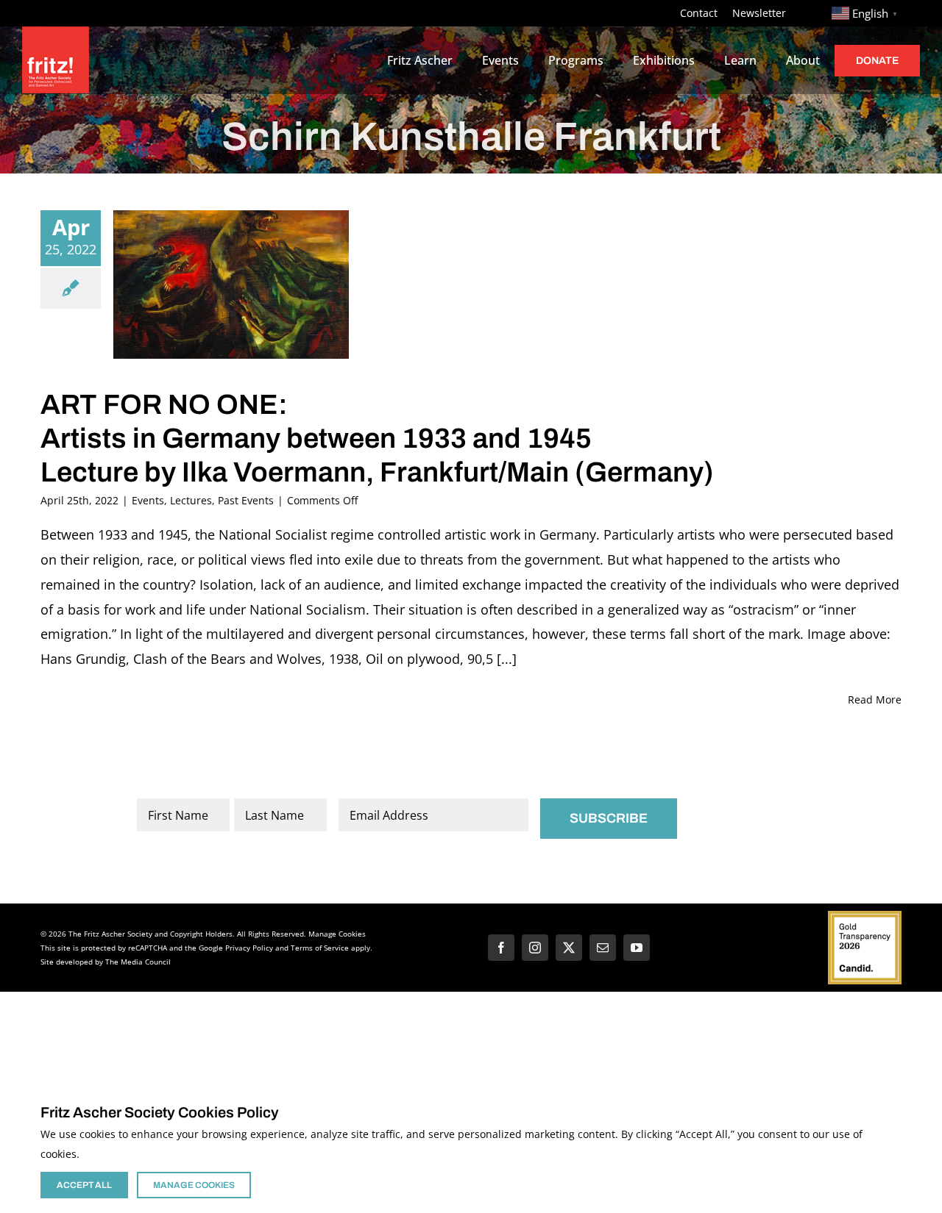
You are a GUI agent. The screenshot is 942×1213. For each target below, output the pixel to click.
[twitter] (569, 947)
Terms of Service (320, 947)
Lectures (191, 500)
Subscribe (609, 818)
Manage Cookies (337, 933)
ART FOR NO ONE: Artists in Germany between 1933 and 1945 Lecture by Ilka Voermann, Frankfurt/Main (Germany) (377, 438)
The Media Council (138, 961)
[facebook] (501, 947)
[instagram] (535, 947)
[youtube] (636, 947)
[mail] (602, 947)
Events (148, 500)
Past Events (246, 500)
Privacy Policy (249, 947)
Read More (875, 699)
